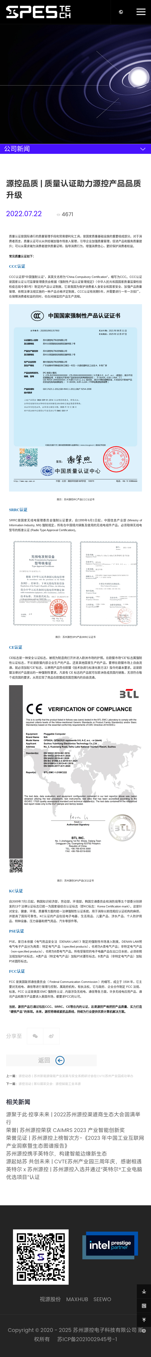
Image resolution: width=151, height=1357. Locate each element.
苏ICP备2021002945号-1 (87, 1339)
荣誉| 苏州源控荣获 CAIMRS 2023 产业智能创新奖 (65, 1130)
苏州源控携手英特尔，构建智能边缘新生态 (56, 1153)
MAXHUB (77, 1299)
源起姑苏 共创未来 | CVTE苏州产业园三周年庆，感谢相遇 (74, 1161)
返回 (44, 1060)
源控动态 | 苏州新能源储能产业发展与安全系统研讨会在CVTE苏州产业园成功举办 (76, 1076)
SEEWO (102, 1299)
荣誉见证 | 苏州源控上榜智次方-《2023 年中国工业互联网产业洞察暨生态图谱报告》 (75, 1141)
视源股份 (50, 1299)
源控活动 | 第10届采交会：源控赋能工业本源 (50, 1084)
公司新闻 (17, 148)
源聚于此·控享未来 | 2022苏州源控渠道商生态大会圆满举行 (73, 1118)
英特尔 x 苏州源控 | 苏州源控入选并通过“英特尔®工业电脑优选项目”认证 (74, 1173)
